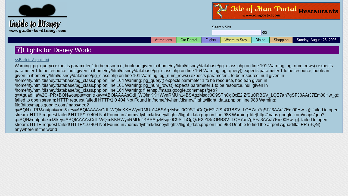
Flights (211, 40)
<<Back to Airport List (32, 60)
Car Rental (189, 40)
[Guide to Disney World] (37, 35)
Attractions (163, 40)
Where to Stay (236, 40)
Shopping (281, 40)
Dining (260, 40)
